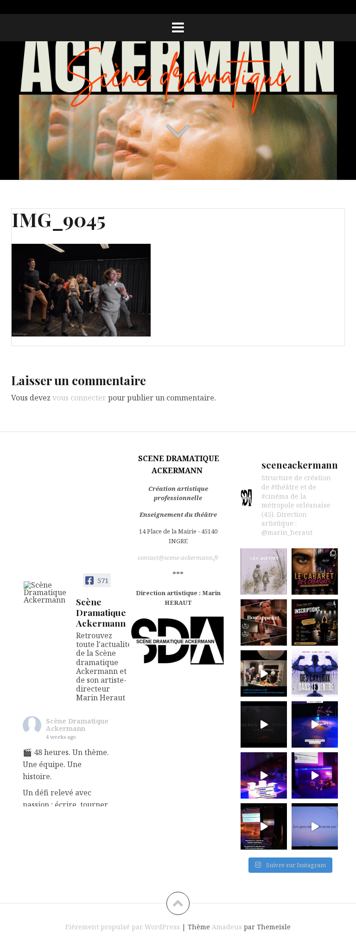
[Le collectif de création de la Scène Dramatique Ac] (315, 724)
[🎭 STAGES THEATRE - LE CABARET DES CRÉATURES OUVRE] (315, 571)
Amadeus (227, 926)
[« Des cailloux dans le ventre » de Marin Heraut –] (315, 673)
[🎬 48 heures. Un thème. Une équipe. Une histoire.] (264, 571)
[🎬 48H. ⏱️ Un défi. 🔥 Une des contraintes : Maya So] (264, 673)
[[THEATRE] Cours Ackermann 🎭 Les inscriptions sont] (315, 622)
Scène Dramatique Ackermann (77, 725)
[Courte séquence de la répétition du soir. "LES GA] (315, 775)
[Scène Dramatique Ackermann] (46, 592)
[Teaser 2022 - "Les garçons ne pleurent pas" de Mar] (315, 826)
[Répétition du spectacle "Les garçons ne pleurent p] (264, 826)
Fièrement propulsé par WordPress (122, 926)
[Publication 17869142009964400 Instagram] (264, 775)
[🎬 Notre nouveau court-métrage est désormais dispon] (264, 622)
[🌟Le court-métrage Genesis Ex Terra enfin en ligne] (264, 724)
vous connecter (79, 398)
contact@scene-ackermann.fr (178, 557)
